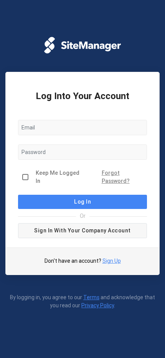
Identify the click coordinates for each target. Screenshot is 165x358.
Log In (82, 201)
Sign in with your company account (82, 230)
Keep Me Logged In (57, 177)
